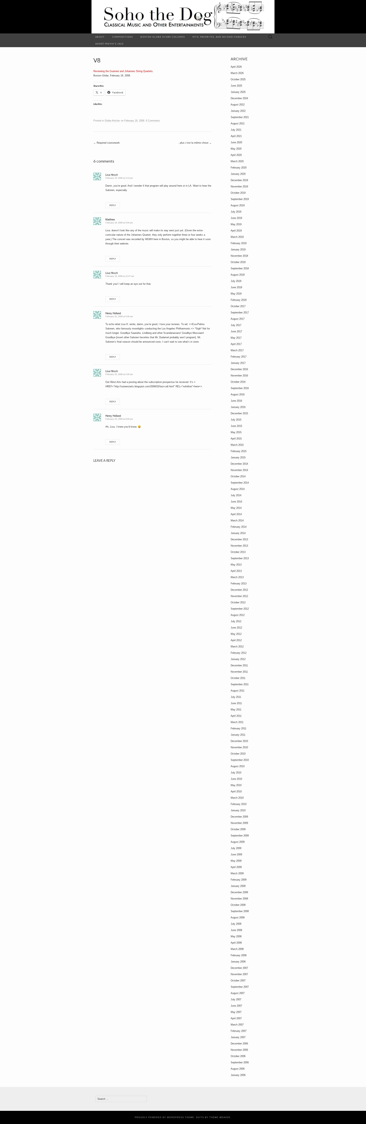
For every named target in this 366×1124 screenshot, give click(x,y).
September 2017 (240, 312)
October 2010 (238, 753)
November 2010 (239, 747)
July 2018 (236, 281)
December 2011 (239, 665)
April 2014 (236, 514)
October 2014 (238, 476)
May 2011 (236, 709)
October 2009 (238, 829)
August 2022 (238, 104)
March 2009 (237, 873)
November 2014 (239, 470)
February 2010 (238, 804)
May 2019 (236, 224)
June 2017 (236, 331)
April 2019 (236, 230)
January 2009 (238, 886)
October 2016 (238, 381)
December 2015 (239, 413)
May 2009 (236, 860)
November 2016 (239, 375)
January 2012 (238, 659)
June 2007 (236, 1005)
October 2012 (238, 602)
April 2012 (236, 640)
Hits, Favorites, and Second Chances (219, 37)
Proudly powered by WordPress (159, 1117)
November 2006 (239, 1049)
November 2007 (239, 974)
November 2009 (239, 823)
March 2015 (237, 444)
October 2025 (238, 79)
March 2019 (237, 236)
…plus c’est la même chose (194, 142)
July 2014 (236, 495)
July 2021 (236, 129)
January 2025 (238, 92)
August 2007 (238, 993)
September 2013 (240, 558)
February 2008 (238, 955)
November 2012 (239, 596)
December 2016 (239, 369)
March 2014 (237, 520)
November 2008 (239, 898)
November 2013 (239, 545)
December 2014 (239, 463)
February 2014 (238, 526)
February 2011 (238, 728)
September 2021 (240, 117)
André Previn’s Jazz (109, 43)
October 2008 (238, 904)
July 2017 (236, 325)
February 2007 (238, 1030)
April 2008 (236, 942)
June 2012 (236, 627)
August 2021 (238, 123)
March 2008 (237, 949)
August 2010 (238, 766)
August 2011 (237, 690)
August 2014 (238, 489)
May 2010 (236, 785)
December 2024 (239, 98)
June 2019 (236, 218)
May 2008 (236, 936)
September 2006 (240, 1062)
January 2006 (238, 1075)
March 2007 (237, 1024)
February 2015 (238, 451)
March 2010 (237, 797)
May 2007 (236, 1012)
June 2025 (236, 85)
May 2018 (236, 293)
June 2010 (236, 778)
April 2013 (236, 570)
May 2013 (236, 564)
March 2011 (237, 722)
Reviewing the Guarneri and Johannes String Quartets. (123, 71)
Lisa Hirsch (111, 174)
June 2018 (236, 287)
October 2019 (238, 192)
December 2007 (239, 967)
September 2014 (240, 482)
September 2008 (240, 911)
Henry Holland (113, 313)
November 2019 (239, 186)
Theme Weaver (219, 1117)
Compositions (122, 37)
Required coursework (106, 142)
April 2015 (236, 438)
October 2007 (238, 980)
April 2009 (236, 867)
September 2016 (240, 388)
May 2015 (236, 432)
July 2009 (236, 848)
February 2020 (238, 167)
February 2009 (238, 879)
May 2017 (236, 337)
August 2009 (238, 841)
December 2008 (239, 892)
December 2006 (239, 1043)
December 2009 (239, 816)
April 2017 (236, 344)
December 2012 (239, 589)
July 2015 (236, 419)
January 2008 (238, 961)
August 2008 (238, 917)
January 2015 (238, 457)
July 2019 (236, 211)
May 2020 (236, 148)
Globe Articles (112, 120)
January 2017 (238, 362)
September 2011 (240, 684)
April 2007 (236, 1018)
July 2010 (236, 772)
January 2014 (238, 533)
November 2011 (239, 671)
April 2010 (236, 791)
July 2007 (236, 999)
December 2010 (239, 741)
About (100, 37)
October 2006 (238, 1056)
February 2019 (238, 243)
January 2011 (238, 734)
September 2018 (240, 268)
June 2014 (236, 501)
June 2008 (236, 930)
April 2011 (236, 715)
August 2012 (238, 615)
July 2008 (236, 923)
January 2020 (238, 173)
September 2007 (240, 986)
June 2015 (236, 426)
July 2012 (236, 621)
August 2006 (238, 1068)
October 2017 (238, 306)
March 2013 (237, 577)
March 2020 (237, 161)
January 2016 (238, 407)
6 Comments (153, 120)
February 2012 (238, 652)
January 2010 (238, 810)
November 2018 (239, 255)
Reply (112, 205)
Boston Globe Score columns (162, 37)
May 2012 (236, 633)
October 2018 (238, 262)
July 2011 (236, 696)
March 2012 (237, 646)
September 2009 (240, 835)
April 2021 (236, 136)
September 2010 (240, 759)
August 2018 (238, 274)
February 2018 (238, 299)
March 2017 (237, 350)
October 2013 (238, 552)
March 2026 (237, 73)
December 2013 (239, 539)
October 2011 (238, 678)
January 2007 (238, 1037)
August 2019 (238, 205)
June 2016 (236, 400)
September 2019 (240, 199)
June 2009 (236, 854)
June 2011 (236, 703)
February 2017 (238, 356)
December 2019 (239, 180)
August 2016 (238, 394)
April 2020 (236, 155)
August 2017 (238, 318)
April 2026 (236, 66)
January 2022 (238, 110)
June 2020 (236, 142)
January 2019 (238, 249)
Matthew (110, 219)
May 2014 (236, 507)
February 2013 (238, 583)
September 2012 (240, 608)
